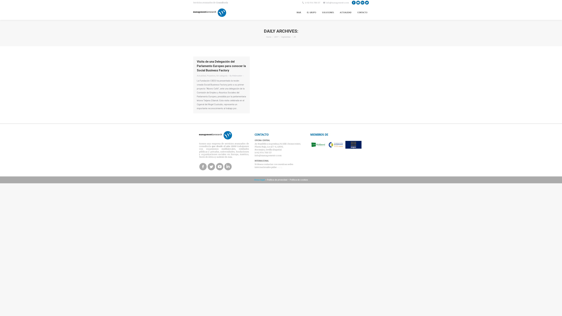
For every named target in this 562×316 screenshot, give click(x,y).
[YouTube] (358, 3)
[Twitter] (367, 3)
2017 (276, 37)
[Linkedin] (362, 3)
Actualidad (201, 76)
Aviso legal (259, 179)
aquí (279, 167)
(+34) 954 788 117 (312, 3)
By (236, 76)
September (286, 37)
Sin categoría (221, 76)
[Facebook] (354, 3)
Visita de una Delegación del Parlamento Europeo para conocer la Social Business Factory (221, 66)
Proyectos (211, 76)
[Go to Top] (557, 311)
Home (268, 37)
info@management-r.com (337, 3)
